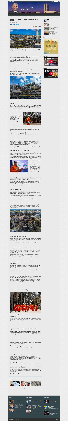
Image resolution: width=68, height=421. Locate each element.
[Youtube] (53, 1)
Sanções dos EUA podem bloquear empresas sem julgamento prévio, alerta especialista (53, 413)
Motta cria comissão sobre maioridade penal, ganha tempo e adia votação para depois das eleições (50, 402)
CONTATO (33, 14)
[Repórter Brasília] (34, 7)
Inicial (11, 16)
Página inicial (10, 14)
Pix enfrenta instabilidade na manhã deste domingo (14, 387)
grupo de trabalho (30, 205)
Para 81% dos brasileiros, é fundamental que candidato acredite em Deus (36, 401)
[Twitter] (52, 1)
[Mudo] (55, 76)
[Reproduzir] (45, 76)
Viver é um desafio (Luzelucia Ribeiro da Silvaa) (18, 401)
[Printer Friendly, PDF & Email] (36, 26)
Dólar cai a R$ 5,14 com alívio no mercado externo (35, 387)
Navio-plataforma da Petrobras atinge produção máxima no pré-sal (53, 32)
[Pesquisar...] (59, 1)
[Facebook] (51, 1)
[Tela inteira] (57, 76)
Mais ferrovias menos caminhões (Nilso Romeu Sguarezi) (19, 405)
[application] (51, 73)
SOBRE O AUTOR (28, 14)
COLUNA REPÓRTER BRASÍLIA (20, 14)
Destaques (13, 16)
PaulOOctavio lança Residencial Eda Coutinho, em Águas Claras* (25, 387)
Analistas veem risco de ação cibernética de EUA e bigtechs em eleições (36, 406)
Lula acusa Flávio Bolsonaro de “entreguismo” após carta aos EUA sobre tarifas (53, 408)
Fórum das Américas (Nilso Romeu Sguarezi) (19, 409)
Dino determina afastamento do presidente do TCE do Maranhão (35, 411)
